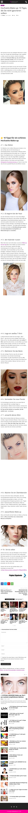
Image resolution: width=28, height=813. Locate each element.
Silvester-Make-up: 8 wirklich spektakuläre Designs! (5, 610)
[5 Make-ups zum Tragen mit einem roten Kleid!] (4, 791)
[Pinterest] (8, 583)
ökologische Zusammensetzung (8, 162)
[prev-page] (13, 625)
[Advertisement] (14, 32)
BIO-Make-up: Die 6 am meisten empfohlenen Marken (17, 741)
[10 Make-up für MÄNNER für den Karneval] (4, 764)
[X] (16, 807)
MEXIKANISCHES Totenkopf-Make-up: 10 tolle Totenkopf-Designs (21, 592)
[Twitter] (5, 583)
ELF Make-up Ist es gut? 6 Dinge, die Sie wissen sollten (17, 721)
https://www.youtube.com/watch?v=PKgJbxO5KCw (14, 570)
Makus (3, 15)
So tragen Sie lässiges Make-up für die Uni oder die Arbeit (23, 622)
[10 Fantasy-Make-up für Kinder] (4, 798)
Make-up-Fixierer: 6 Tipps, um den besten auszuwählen (6, 591)
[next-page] (15, 625)
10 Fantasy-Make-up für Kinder (17, 796)
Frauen (2, 5)
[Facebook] (2, 583)
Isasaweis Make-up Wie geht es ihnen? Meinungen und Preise (14, 622)
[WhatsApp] (12, 583)
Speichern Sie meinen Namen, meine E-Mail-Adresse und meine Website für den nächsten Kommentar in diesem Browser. (13, 659)
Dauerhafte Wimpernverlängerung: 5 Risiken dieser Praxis (18, 783)
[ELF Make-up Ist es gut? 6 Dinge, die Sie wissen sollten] (4, 722)
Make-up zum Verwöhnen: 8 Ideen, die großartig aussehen (16, 728)
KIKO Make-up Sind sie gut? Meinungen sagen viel (16, 714)
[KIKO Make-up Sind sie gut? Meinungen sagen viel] (4, 715)
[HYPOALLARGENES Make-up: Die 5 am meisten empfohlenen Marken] (14, 685)
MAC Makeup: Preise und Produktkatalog (15, 755)
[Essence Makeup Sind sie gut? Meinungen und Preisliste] (5, 617)
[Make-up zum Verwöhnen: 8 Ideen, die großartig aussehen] (4, 729)
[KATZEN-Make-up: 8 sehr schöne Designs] (4, 771)
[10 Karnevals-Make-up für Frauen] (4, 777)
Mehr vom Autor (19, 599)
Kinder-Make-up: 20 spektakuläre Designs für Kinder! (18, 748)
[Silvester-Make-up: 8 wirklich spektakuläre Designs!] (5, 605)
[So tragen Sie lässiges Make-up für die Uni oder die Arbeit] (23, 617)
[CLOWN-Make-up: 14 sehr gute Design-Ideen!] (4, 736)
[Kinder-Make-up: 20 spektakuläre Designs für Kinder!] (4, 750)
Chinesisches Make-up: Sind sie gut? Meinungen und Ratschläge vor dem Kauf (14, 610)
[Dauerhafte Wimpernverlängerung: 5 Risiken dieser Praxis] (4, 784)
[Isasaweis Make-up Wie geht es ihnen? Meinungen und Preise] (14, 617)
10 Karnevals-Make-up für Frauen (18, 775)
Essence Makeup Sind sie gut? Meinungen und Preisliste (4, 622)
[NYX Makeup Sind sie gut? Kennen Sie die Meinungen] (4, 708)
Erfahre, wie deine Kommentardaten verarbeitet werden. (12, 670)
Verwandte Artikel (9, 599)
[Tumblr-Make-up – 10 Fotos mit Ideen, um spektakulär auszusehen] (23, 605)
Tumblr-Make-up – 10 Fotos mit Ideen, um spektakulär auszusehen (23, 610)
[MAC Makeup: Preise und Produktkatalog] (4, 757)
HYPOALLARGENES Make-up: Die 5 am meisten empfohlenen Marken (13, 696)
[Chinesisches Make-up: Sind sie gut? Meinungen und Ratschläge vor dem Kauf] (14, 605)
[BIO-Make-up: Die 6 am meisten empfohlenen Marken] (4, 743)
